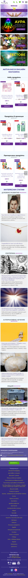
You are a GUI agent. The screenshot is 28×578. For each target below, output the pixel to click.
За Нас (14, 496)
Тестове (14, 513)
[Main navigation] (26, 2)
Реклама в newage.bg (14, 470)
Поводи (14, 537)
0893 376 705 (15, 556)
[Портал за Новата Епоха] (4, 2)
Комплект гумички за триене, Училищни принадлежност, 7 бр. (7, 175)
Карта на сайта (14, 498)
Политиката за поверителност (15, 455)
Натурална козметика (14, 529)
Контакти (14, 501)
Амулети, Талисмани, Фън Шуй (14, 517)
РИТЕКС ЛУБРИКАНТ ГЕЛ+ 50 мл (21, 135)
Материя (14, 520)
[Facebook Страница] (11, 570)
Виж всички (13, 79)
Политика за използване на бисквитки (14, 482)
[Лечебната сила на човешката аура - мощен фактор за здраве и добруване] (14, 297)
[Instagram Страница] (15, 570)
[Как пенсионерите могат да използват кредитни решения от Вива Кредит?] (14, 427)
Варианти (7, 106)
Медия (14, 510)
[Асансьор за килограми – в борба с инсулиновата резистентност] (14, 332)
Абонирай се (13, 462)
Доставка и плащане (14, 473)
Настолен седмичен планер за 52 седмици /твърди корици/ (7, 97)
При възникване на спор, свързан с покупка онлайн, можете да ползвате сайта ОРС (14, 485)
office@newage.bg (16, 557)
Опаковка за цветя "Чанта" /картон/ (21, 96)
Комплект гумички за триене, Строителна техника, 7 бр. (21, 175)
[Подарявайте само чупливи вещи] (14, 232)
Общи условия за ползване (14, 478)
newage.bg (9, 573)
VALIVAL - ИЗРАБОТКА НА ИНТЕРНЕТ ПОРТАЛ (14, 493)
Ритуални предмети (14, 525)
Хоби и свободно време (14, 539)
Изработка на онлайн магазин (14, 574)
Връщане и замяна (14, 475)
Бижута (14, 522)
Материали (14, 544)
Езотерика (14, 505)
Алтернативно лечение (14, 508)
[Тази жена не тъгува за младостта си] (14, 203)
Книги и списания (14, 534)
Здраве (14, 527)
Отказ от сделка (14, 491)
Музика (14, 541)
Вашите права (14, 489)
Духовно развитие (14, 503)
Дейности (14, 546)
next (25, 96)
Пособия (14, 532)
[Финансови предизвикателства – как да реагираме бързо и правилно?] (14, 397)
